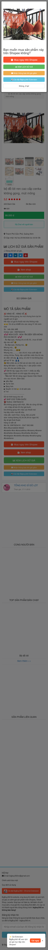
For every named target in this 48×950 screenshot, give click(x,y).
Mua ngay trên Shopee (25, 59)
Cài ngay (35, 940)
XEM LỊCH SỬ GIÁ (25, 66)
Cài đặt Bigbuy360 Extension (25, 79)
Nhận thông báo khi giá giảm (25, 73)
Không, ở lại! (24, 86)
